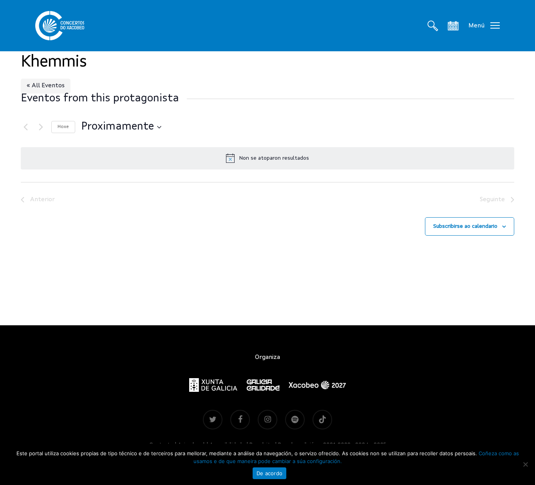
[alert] (267, 158)
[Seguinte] (40, 127)
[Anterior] (25, 127)
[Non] (525, 464)
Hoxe (63, 126)
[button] (484, 26)
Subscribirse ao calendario (465, 226)
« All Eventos (46, 86)
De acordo (269, 473)
